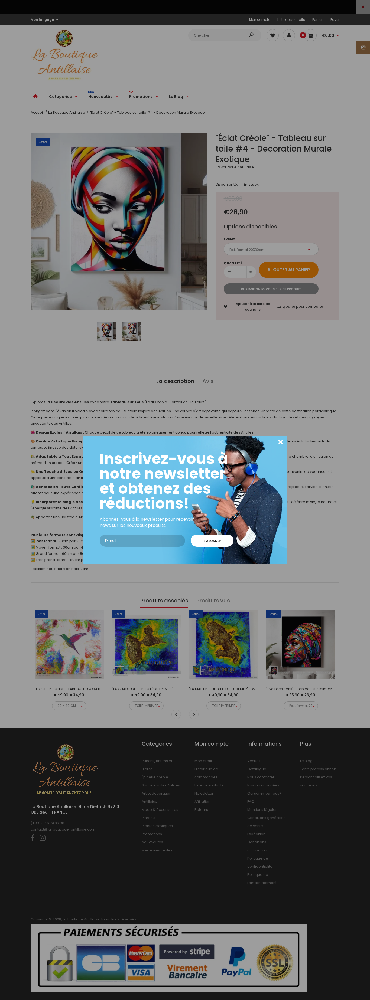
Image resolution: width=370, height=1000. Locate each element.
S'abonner (212, 541)
